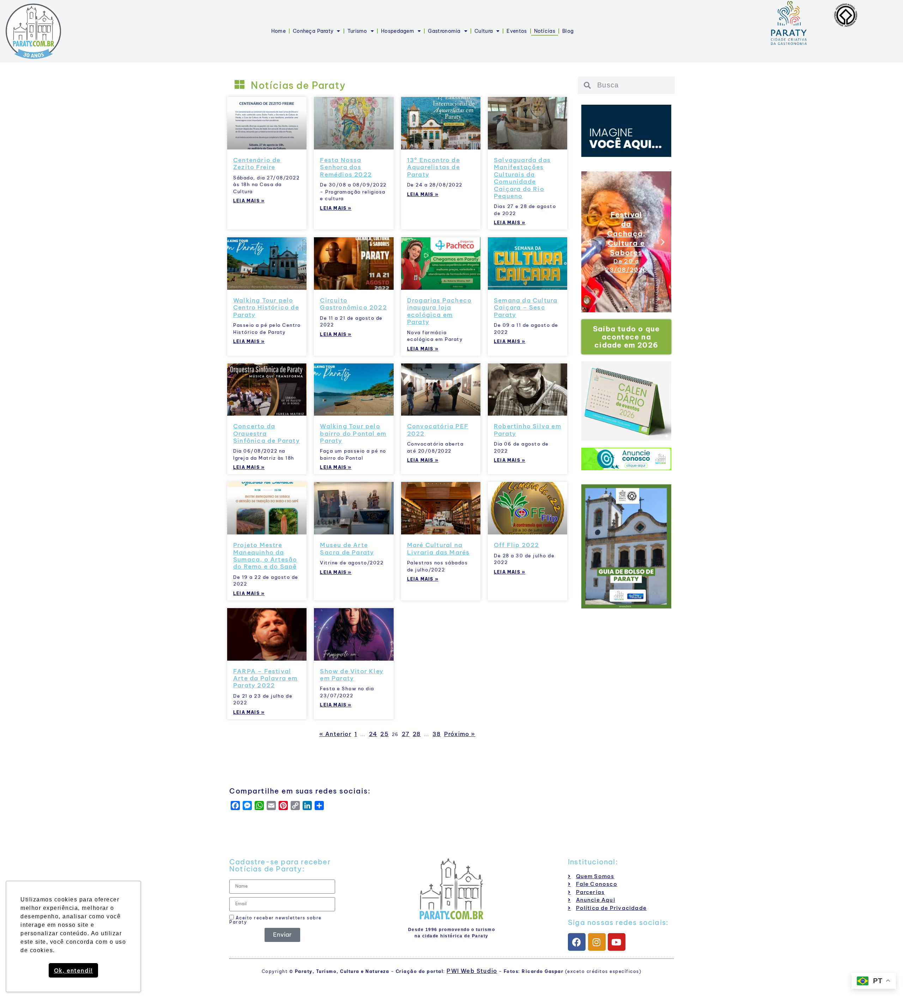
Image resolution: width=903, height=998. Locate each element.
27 (406, 733)
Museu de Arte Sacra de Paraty (347, 548)
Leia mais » (249, 200)
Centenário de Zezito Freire (257, 163)
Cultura (483, 31)
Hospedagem (397, 31)
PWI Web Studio (472, 970)
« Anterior (335, 733)
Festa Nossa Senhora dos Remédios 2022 (346, 167)
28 (416, 733)
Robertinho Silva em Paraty (527, 429)
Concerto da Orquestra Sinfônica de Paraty (266, 433)
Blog (568, 31)
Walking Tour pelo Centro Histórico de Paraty (266, 307)
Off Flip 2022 (516, 545)
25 (384, 733)
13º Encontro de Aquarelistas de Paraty (433, 167)
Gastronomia (444, 31)
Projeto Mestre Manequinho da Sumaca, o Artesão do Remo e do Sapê (265, 555)
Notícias (544, 31)
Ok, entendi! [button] (73, 970)
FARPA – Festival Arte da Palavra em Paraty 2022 (265, 678)
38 (436, 733)
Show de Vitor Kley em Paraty (351, 674)
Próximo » (459, 733)
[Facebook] (577, 942)
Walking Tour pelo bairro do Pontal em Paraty (353, 433)
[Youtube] (616, 942)
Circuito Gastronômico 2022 (353, 303)
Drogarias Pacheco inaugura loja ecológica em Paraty (439, 311)
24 (373, 733)
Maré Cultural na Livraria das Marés (438, 548)
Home (278, 31)
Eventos (517, 31)
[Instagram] (597, 942)
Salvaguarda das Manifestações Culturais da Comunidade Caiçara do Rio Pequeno (522, 178)
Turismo (357, 31)
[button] (589, 242)
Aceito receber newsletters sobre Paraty (275, 919)
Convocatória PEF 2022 (437, 429)
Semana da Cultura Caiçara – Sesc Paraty (525, 307)
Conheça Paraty (313, 31)
